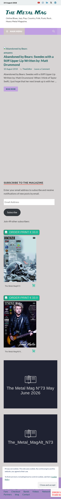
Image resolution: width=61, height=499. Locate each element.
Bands (26, 491)
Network (46, 491)
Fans (6, 491)
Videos (35, 491)
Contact (26, 494)
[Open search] (53, 31)
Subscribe (12, 212)
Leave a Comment (42, 69)
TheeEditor (27, 69)
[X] (51, 2)
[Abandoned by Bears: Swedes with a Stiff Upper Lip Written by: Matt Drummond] (30, 48)
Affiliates (8, 53)
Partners (8, 494)
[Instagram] (43, 2)
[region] (30, 137)
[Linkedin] (47, 2)
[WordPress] (55, 2)
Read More (10, 88)
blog (17, 494)
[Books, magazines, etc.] (33, 286)
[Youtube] (38, 2)
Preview (20, 259)
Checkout (15, 491)
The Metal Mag (26, 13)
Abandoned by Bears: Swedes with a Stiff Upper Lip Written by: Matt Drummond (29, 61)
